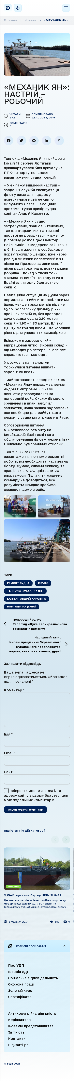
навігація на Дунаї (21, 606)
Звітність (16, 1032)
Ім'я (8, 734)
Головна (10, 20)
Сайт (8, 772)
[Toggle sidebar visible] (18, 8)
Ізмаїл (43, 583)
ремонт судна (18, 583)
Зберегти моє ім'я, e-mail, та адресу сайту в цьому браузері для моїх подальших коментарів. (36, 795)
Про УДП (16, 965)
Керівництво (19, 1020)
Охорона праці (21, 984)
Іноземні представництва (31, 1026)
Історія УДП (19, 972)
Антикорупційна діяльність (32, 1013)
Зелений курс (20, 990)
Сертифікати (19, 997)
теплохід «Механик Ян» (25, 590)
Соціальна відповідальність (33, 978)
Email (10, 753)
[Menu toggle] (66, 8)
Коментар (14, 690)
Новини (30, 20)
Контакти (16, 1038)
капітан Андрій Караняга (26, 598)
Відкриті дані (20, 1045)
